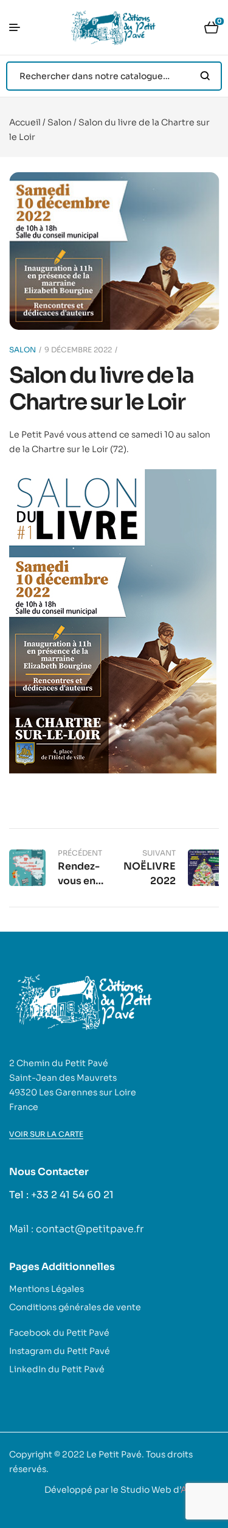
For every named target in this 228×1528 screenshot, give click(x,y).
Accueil (25, 122)
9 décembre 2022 (78, 349)
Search (205, 76)
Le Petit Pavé (114, 1454)
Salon (59, 122)
